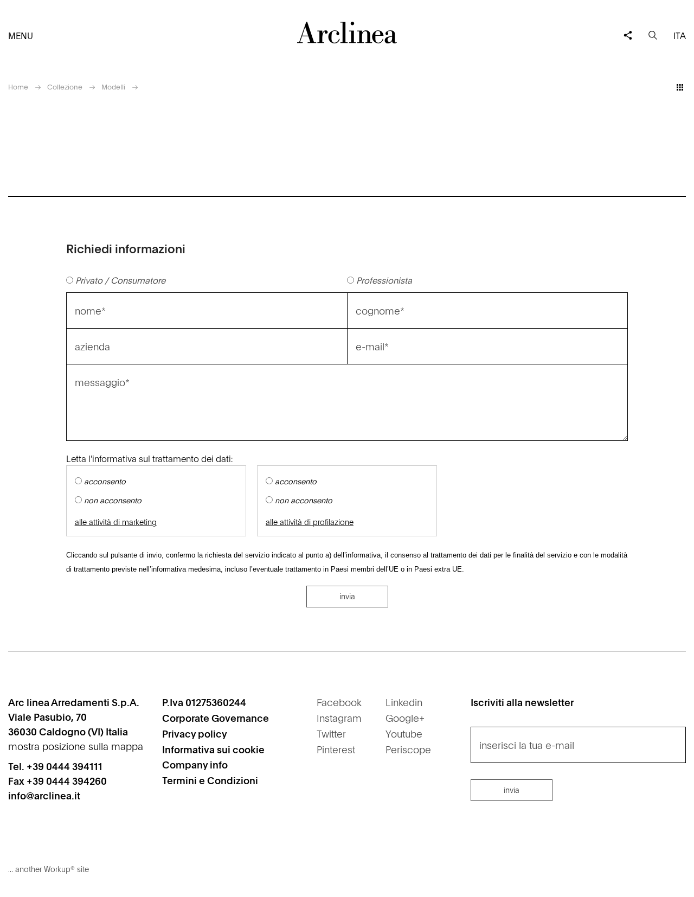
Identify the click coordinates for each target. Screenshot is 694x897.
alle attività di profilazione (310, 522)
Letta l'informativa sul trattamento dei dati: (149, 458)
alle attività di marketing (116, 522)
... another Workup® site (48, 868)
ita (679, 35)
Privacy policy (194, 733)
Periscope (408, 749)
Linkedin (403, 702)
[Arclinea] (347, 32)
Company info (195, 764)
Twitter (331, 733)
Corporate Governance (215, 718)
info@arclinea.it (44, 795)
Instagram (339, 718)
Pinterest (336, 749)
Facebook (339, 702)
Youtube (403, 733)
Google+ (405, 718)
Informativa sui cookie (213, 749)
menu (20, 35)
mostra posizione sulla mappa (75, 746)
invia (347, 596)
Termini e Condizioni (210, 780)
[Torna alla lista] (680, 87)
